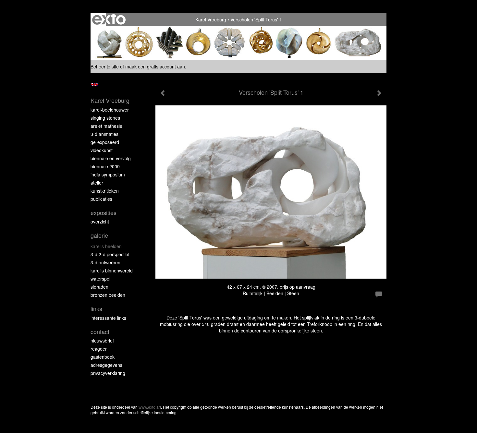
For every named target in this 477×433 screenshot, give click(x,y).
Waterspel (100, 278)
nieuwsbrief (102, 340)
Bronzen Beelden (108, 295)
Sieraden (99, 286)
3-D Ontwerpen (105, 262)
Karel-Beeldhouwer (110, 109)
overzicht (100, 221)
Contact (100, 332)
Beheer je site (105, 66)
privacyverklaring (108, 373)
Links (96, 309)
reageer (99, 348)
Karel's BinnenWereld (112, 270)
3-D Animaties (104, 134)
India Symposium (108, 174)
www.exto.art (150, 407)
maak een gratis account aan (155, 66)
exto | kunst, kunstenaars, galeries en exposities (109, 19)
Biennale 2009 (105, 166)
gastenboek (103, 357)
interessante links (108, 318)
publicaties (101, 199)
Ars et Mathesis (106, 126)
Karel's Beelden (106, 246)
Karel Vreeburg (210, 19)
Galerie (99, 235)
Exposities (103, 213)
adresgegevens (106, 365)
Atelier (97, 182)
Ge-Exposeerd (105, 142)
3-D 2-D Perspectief (110, 254)
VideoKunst (102, 150)
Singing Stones (105, 117)
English (94, 85)
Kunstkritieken (105, 190)
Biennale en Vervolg (111, 158)
